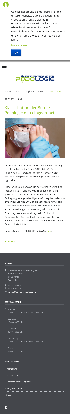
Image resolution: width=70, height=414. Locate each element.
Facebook (23, 65)
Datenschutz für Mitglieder (18, 381)
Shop (8, 394)
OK (16, 52)
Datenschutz (12, 375)
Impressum (11, 368)
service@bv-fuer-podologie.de (22, 292)
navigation (4, 67)
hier (49, 231)
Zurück (11, 241)
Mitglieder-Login (14, 388)
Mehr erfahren (19, 45)
